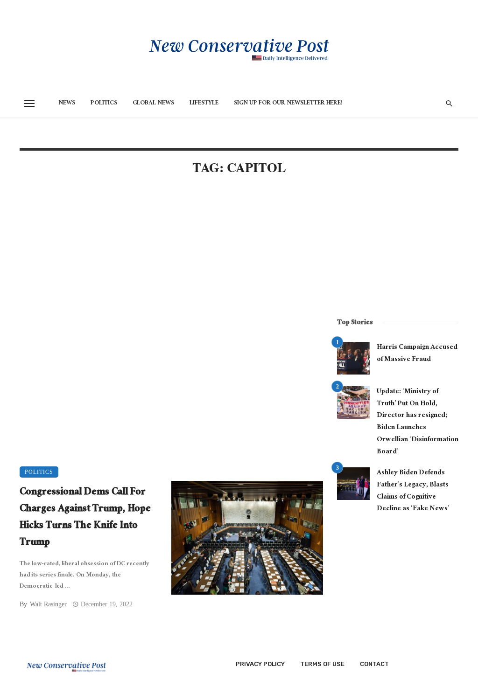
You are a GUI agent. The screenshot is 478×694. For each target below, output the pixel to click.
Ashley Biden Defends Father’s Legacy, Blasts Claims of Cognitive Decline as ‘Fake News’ (413, 491)
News (66, 103)
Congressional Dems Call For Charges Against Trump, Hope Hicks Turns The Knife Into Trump (85, 518)
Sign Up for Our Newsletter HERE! (288, 103)
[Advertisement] (171, 263)
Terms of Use (322, 663)
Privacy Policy (260, 663)
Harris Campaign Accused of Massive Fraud (417, 354)
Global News (153, 103)
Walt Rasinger (48, 604)
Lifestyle (204, 103)
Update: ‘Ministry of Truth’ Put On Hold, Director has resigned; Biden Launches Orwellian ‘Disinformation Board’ (417, 422)
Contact (374, 663)
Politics (104, 103)
